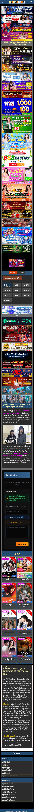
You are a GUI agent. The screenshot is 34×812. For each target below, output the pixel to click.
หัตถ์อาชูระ (9, 605)
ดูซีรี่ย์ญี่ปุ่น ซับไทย (8, 789)
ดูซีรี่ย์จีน (5, 765)
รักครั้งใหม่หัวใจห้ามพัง (9, 660)
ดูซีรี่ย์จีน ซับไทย (8, 784)
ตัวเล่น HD (21, 273)
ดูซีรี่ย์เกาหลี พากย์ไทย (9, 797)
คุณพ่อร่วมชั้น (25, 579)
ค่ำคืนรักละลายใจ (25, 659)
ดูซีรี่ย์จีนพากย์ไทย (24, 704)
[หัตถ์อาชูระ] (9, 593)
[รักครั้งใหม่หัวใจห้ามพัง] (9, 647)
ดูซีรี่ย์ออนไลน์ (7, 770)
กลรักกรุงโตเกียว (9, 632)
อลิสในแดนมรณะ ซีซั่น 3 (25, 605)
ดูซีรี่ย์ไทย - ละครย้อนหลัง (10, 776)
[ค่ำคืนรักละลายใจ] (24, 647)
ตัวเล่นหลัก (13, 273)
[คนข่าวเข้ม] (9, 567)
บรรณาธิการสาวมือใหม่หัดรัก (24, 632)
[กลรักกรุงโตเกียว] (9, 620)
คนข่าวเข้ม (9, 579)
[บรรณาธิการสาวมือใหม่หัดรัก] (24, 620)
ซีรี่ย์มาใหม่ (6, 762)
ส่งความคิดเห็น (22, 544)
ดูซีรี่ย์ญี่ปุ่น (6, 768)
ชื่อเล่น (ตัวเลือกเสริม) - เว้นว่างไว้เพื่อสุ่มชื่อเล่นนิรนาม (15, 507)
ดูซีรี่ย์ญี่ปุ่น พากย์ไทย (9, 792)
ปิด (24, 259)
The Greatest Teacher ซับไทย (12, 278)
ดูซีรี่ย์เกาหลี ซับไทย (9, 795)
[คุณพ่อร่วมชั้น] (24, 567)
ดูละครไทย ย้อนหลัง (9, 800)
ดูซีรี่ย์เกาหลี (6, 773)
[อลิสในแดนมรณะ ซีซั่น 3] (24, 593)
